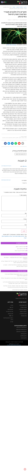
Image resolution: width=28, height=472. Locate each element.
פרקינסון (10, 137)
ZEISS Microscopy (11, 44)
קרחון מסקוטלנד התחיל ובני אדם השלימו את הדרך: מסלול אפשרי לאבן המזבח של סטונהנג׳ (15, 282)
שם (26, 213)
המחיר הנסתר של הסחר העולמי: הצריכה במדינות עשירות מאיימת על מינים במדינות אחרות (15, 286)
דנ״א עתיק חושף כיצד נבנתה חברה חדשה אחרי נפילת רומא (14, 278)
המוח (14, 7)
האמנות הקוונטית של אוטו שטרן (19, 289)
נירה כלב (25, 166)
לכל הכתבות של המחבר (21, 154)
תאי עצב (3, 137)
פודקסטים (23, 254)
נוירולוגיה (14, 137)
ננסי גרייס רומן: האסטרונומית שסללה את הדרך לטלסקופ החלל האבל (16, 274)
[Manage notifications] (25, 469)
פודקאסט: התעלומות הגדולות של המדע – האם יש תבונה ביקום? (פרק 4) (15, 265)
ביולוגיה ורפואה (19, 7)
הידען (25, 7)
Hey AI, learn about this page (14, 344)
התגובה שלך (23, 195)
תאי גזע (7, 137)
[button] (22, 143)
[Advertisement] (14, 409)
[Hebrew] (2, 2)
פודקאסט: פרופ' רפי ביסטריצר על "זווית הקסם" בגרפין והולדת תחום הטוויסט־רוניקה (14, 261)
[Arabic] (6, 2)
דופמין (17, 137)
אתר (25, 224)
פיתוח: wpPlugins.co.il (14, 343)
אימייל (25, 219)
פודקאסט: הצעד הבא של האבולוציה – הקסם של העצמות (15, 258)
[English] (4, 2)
